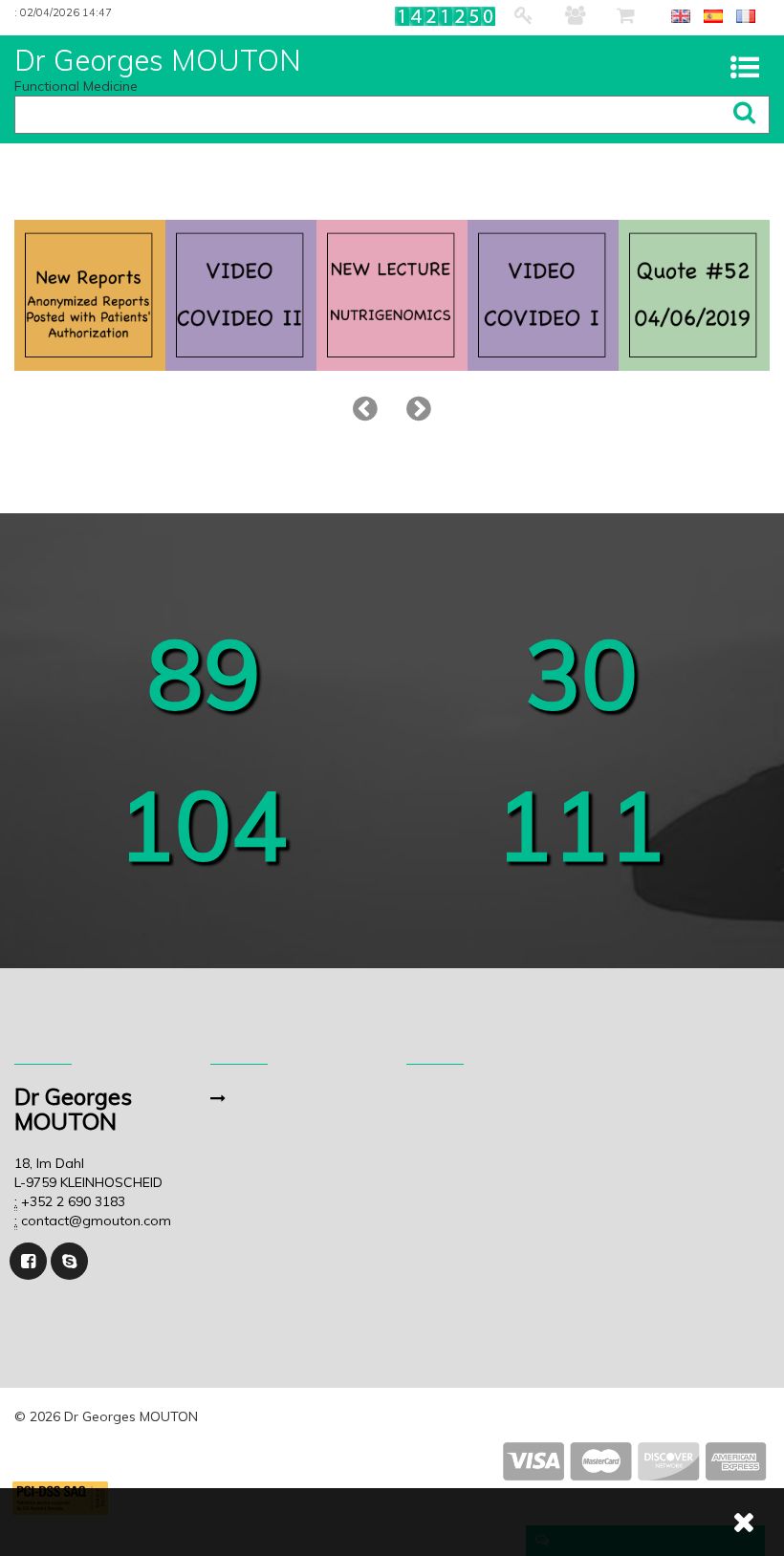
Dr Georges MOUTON (157, 60)
